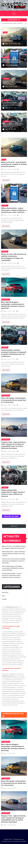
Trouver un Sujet (11, 516)
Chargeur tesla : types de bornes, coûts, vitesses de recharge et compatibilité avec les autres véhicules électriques (13, 445)
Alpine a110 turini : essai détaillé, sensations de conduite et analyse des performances (12, 38)
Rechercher (14, 526)
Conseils (4, 599)
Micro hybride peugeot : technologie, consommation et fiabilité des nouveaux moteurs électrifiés (13, 305)
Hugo (6, 43)
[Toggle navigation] (14, 13)
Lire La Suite (5, 180)
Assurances (5, 592)
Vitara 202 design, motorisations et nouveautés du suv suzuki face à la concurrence (13, 400)
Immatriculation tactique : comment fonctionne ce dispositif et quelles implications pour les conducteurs (13, 103)
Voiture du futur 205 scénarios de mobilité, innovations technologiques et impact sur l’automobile (14, 82)
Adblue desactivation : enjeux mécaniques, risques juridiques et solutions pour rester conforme (12, 61)
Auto (3, 596)
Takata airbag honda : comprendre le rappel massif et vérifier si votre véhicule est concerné (13, 125)
